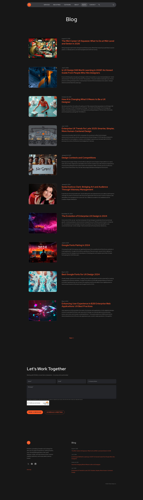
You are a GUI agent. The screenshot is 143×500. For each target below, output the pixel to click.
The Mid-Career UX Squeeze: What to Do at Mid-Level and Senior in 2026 (91, 451)
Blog (84, 5)
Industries (57, 5)
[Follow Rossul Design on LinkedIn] (35, 463)
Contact (93, 5)
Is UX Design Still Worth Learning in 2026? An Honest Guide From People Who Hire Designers (93, 458)
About (76, 5)
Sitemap (29, 469)
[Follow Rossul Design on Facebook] (31, 463)
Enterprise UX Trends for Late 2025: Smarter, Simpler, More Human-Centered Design (92, 471)
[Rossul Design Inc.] (29, 5)
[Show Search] (99, 4)
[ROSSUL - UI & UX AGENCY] (28, 442)
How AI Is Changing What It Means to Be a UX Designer (86, 464)
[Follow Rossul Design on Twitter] (28, 463)
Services (47, 5)
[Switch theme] (113, 4)
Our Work (67, 5)
